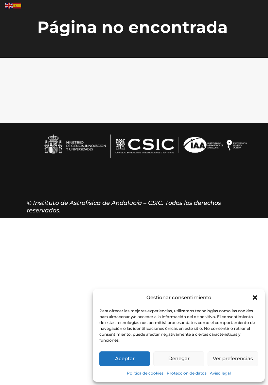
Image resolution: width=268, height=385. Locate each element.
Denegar (179, 358)
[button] (255, 297)
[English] (9, 5)
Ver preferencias (233, 358)
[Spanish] (17, 5)
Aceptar (125, 358)
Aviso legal (220, 373)
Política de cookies (145, 373)
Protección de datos (187, 373)
